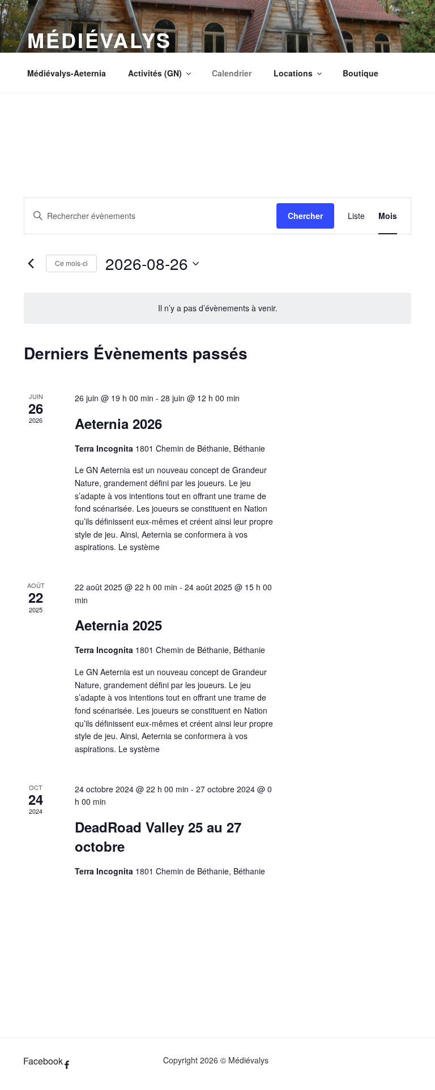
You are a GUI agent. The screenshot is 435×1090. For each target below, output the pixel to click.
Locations (293, 73)
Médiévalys (99, 39)
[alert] (217, 308)
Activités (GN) (155, 73)
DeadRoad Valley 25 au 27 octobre (158, 836)
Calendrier (231, 73)
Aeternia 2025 (118, 624)
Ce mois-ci (71, 263)
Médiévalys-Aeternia (66, 73)
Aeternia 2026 (118, 423)
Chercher (305, 215)
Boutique (360, 73)
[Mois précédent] (30, 264)
